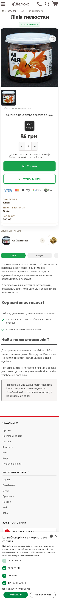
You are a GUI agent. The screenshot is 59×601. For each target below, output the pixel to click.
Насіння (7, 501)
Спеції (6, 490)
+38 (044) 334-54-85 (22, 531)
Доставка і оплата (12, 435)
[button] (48, 154)
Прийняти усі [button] (15, 594)
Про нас (7, 430)
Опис (13, 255)
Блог (5, 452)
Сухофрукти (9, 485)
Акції (5, 458)
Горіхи (6, 479)
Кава (5, 512)
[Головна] (3, 11)
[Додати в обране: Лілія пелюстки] (52, 38)
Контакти (8, 446)
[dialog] (29, 566)
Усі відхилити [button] (43, 594)
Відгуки (40, 255)
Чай (5, 507)
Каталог (7, 441)
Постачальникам (12, 463)
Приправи (8, 496)
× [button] (55, 536)
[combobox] (51, 536)
